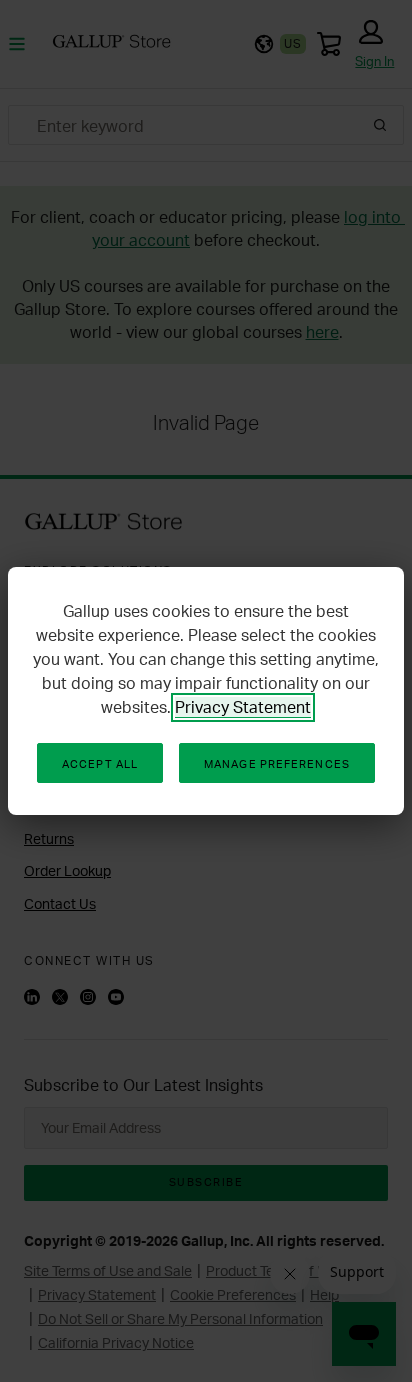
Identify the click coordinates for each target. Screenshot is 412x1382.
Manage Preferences (277, 764)
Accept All (100, 764)
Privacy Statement (243, 707)
